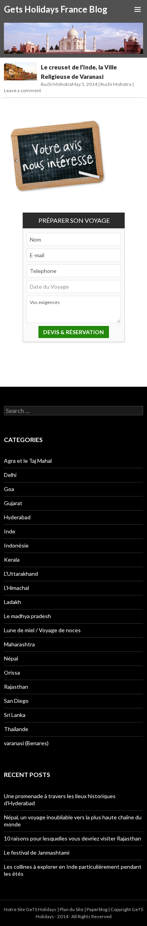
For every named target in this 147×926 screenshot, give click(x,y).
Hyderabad (17, 517)
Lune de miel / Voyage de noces (42, 630)
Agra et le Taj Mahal (28, 460)
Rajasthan (16, 686)
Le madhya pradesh (27, 616)
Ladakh (12, 602)
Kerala (12, 559)
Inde (9, 531)
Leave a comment (22, 90)
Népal (11, 658)
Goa (9, 489)
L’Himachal (16, 587)
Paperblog (97, 909)
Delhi (10, 474)
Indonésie (16, 545)
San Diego (16, 700)
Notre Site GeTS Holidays (30, 909)
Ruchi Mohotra (115, 84)
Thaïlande (16, 729)
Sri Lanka (14, 714)
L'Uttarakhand (21, 573)
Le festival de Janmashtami (36, 852)
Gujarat (13, 503)
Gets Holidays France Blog (55, 9)
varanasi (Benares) (26, 743)
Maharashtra (19, 644)
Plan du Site (71, 909)
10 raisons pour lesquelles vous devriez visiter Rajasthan (72, 838)
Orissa (12, 672)
